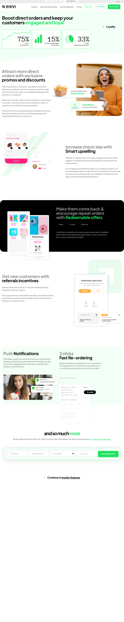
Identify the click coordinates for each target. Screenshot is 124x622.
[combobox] (73, 453)
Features (34, 7)
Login (117, 1)
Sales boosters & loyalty (48, 7)
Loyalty (110, 26)
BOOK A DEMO (114, 6)
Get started (101, 7)
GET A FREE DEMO (108, 454)
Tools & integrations (67, 7)
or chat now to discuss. (100, 439)
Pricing (78, 7)
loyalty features (71, 477)
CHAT (90, 7)
